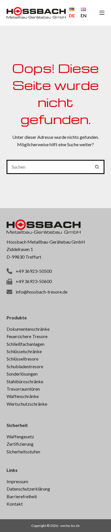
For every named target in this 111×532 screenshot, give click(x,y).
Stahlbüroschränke (25, 381)
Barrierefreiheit (22, 496)
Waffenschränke (23, 396)
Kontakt (15, 503)
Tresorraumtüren (23, 388)
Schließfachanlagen (25, 344)
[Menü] (101, 12)
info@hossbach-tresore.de (41, 291)
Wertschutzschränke (27, 404)
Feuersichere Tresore (27, 336)
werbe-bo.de (70, 525)
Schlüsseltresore (22, 358)
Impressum (17, 481)
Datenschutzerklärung (28, 488)
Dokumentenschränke (28, 329)
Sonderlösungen (22, 373)
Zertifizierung (20, 444)
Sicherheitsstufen (23, 451)
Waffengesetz (20, 436)
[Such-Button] (97, 167)
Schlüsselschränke (24, 351)
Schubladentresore (25, 366)
